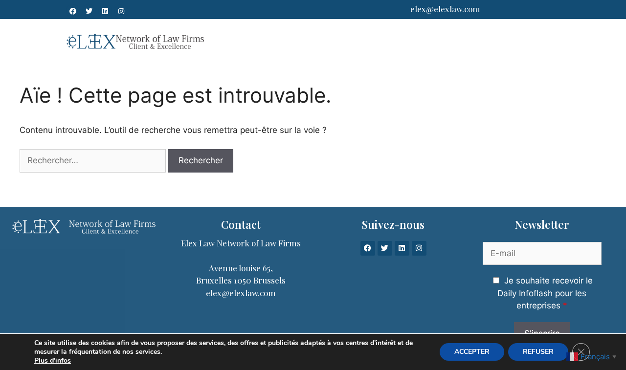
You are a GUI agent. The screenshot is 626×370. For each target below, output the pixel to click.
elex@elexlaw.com (445, 8)
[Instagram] (121, 11)
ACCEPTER (472, 351)
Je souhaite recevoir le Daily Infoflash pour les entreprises (545, 293)
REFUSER (538, 351)
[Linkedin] (105, 11)
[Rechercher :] (93, 161)
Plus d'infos (52, 360)
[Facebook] (73, 11)
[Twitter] (89, 11)
